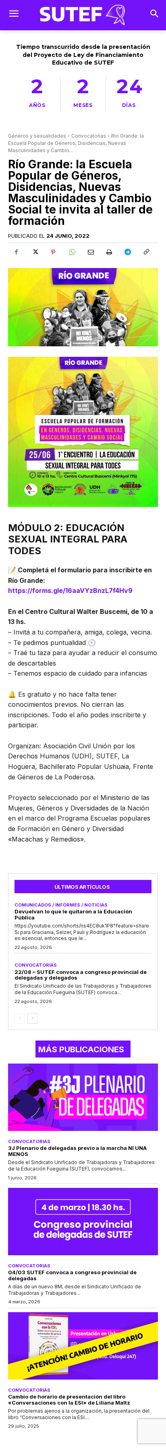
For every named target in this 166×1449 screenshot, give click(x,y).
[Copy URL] (146, 252)
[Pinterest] (53, 252)
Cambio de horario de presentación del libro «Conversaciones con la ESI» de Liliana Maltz (69, 1399)
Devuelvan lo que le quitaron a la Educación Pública (73, 914)
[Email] (90, 252)
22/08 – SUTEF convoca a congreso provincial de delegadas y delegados (81, 975)
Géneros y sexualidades (37, 136)
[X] (35, 252)
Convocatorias (88, 136)
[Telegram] (127, 252)
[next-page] (32, 1018)
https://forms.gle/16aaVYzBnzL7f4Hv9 (70, 590)
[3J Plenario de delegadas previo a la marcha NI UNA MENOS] (83, 1097)
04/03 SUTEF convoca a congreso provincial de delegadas (72, 1275)
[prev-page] (20, 1018)
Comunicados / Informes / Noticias (61, 905)
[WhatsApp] (72, 252)
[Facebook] (16, 252)
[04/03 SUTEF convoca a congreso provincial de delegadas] (83, 1221)
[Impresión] (109, 252)
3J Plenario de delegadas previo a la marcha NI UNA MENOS (77, 1151)
